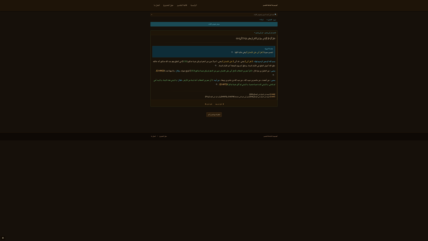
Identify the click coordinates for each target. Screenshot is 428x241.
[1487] (223, 84)
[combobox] (214, 14)
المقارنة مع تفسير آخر (214, 114)
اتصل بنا (157, 5)
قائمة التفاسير (182, 5)
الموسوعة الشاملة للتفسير (271, 136)
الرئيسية (194, 5)
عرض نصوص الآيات (214, 24)
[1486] (160, 71)
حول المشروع (168, 5)
